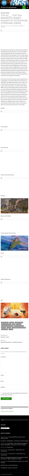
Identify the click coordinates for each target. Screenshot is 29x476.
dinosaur (19, 324)
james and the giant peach (7, 325)
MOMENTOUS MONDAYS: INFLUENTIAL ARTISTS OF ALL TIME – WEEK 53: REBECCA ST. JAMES (14, 458)
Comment (3, 356)
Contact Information (13, 465)
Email (2, 381)
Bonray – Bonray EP (13, 467)
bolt (14, 324)
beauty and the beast (6, 324)
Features (7, 12)
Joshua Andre (10, 447)
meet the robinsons (19, 325)
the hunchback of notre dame (19, 327)
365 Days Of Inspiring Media (8, 7)
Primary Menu (27, 7)
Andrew (2, 457)
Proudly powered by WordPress (6, 474)
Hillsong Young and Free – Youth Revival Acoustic (11, 341)
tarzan (9, 327)
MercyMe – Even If (5, 336)
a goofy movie (5, 322)
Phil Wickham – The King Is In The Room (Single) (17, 440)
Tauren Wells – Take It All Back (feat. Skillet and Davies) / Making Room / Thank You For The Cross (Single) (14, 444)
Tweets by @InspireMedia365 (7, 411)
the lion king (4, 329)
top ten (11, 329)
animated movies (19, 322)
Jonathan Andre (15, 25)
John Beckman (4, 467)
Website (3, 387)
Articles (3, 12)
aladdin (11, 322)
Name (2, 375)
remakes (3, 327)
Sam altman (3, 440)
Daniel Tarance (4, 465)
